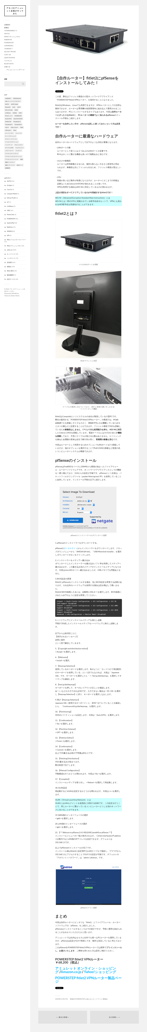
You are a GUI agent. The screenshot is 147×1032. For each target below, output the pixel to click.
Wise (14, 130)
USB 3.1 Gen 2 (14, 127)
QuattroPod (9, 58)
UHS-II (7, 127)
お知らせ (7, 67)
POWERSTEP (9, 42)
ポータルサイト (70, 548)
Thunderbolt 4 (8, 124)
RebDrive (8, 39)
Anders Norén (15, 296)
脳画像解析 (10, 275)
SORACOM (8, 121)
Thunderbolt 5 (18, 124)
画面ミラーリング (10, 165)
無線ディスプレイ (10, 162)
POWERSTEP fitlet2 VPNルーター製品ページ (88, 979)
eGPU (18, 107)
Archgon (9, 185)
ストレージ (19, 133)
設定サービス (11, 279)
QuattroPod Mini (18, 118)
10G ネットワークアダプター (13, 101)
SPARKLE (10, 231)
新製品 (6, 27)
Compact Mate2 (12, 194)
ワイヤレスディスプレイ (11, 153)
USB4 (21, 127)
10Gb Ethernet (17, 98)
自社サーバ (20, 165)
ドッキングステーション (11, 142)
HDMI (16, 110)
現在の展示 (10, 271)
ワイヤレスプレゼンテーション (13, 156)
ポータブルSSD (9, 147)
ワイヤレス (8, 61)
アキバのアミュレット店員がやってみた (15, 11)
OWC (20, 113)
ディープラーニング (10, 136)
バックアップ (8, 144)
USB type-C (8, 130)
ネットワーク (11, 254)
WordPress (15, 293)
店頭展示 (7, 25)
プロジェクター (18, 144)
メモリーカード (9, 150)
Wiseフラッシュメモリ (12, 36)
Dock (13, 107)
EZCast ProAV (10, 52)
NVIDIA (15, 113)
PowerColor (10, 214)
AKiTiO (7, 33)
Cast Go (7, 55)
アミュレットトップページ (15, 70)
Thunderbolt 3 (10, 30)
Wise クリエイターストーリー (16, 239)
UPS (8, 235)
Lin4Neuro (8, 45)
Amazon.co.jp (71, 972)
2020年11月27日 (61, 999)
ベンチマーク (11, 258)
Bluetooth (9, 64)
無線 (21, 159)
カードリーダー (9, 133)
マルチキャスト (19, 147)
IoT (8, 202)
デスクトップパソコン (11, 139)
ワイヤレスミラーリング (11, 159)
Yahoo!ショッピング (100, 972)
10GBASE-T (8, 48)
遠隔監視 (7, 168)
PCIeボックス (8, 115)
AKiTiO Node (14, 104)
